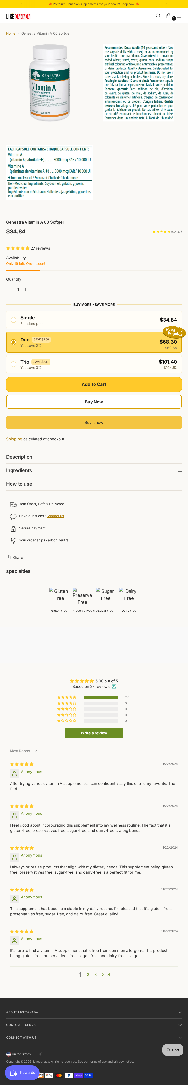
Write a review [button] (94, 733)
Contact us (55, 516)
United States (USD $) (27, 1054)
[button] (18, 248)
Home (10, 33)
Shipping (14, 439)
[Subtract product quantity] (25, 289)
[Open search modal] (158, 16)
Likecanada (41, 1061)
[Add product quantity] (10, 289)
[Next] (166, 4)
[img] (22, 764)
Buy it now (94, 422)
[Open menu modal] (179, 16)
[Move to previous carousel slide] (166, 646)
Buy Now (94, 401)
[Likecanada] (18, 16)
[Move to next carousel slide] (178, 645)
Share (17, 557)
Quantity (13, 279)
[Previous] (21, 4)
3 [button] (95, 974)
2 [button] (88, 974)
